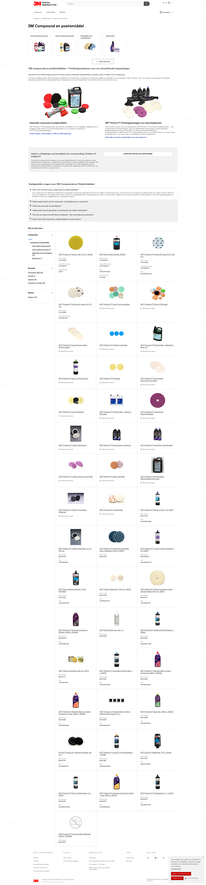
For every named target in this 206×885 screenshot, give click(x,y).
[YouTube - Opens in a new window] (155, 857)
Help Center (130, 857)
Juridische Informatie (47, 879)
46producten (104, 62)
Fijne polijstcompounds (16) (41, 246)
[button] (191, 878)
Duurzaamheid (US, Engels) (41, 871)
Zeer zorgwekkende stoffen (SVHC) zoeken (102, 861)
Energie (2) (31, 276)
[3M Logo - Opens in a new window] (45, 4)
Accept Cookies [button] (177, 878)
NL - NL (165, 3)
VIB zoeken (92, 857)
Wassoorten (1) (37, 258)
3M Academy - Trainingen (97, 864)
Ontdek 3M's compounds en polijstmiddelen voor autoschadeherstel (125, 137)
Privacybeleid (57, 879)
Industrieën (50, 12)
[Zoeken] (147, 4)
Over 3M (36, 857)
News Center (67, 857)
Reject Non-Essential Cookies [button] (181, 873)
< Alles (30, 239)
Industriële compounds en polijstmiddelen (48, 123)
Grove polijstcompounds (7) (41, 250)
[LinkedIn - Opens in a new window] (147, 857)
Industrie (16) (32, 279)
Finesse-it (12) (32, 297)
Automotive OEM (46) (35, 272)
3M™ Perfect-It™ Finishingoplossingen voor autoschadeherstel (133, 123)
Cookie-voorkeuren (68, 879)
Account (166, 12)
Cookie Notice (176, 869)
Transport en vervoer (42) (36, 283)
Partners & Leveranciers (40, 867)
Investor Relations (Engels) (41, 864)
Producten (38, 12)
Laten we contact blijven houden (137, 154)
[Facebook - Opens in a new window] (163, 857)
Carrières (36, 861)
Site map (129, 861)
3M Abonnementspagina (71, 861)
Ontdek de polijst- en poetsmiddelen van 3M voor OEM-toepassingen (50, 133)
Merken (63, 12)
